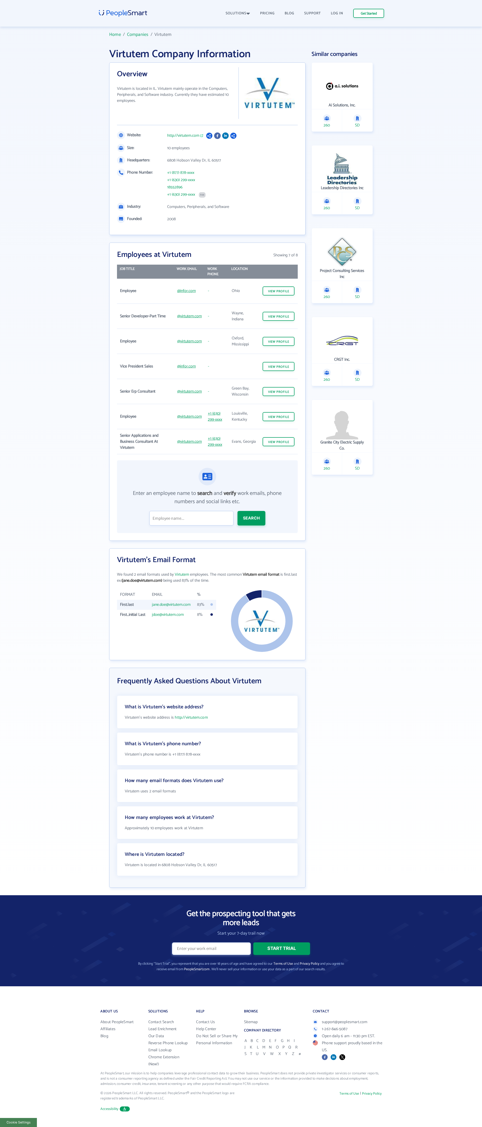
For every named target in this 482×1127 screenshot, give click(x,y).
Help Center (206, 1029)
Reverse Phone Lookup (168, 1043)
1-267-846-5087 (334, 1029)
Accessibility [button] (109, 1109)
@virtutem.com (189, 316)
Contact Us (205, 1022)
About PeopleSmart (117, 1022)
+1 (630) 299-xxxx (181, 180)
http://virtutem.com (183, 136)
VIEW (278, 291)
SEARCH (251, 517)
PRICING (267, 13)
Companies (138, 34)
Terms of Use (283, 964)
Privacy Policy (309, 964)
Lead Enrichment (162, 1029)
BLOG (289, 13)
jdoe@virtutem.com (168, 614)
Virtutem (182, 574)
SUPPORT (312, 13)
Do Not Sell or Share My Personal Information (216, 1039)
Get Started (369, 14)
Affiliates (107, 1029)
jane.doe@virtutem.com (171, 604)
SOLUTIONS (236, 13)
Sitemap (251, 1022)
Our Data (156, 1036)
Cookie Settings (19, 1122)
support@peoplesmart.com (345, 1022)
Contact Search (161, 1022)
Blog (104, 1036)
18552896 (175, 187)
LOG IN (337, 13)
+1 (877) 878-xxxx (180, 173)
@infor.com (186, 290)
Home (115, 34)
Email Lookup (159, 1050)
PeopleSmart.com (196, 969)
